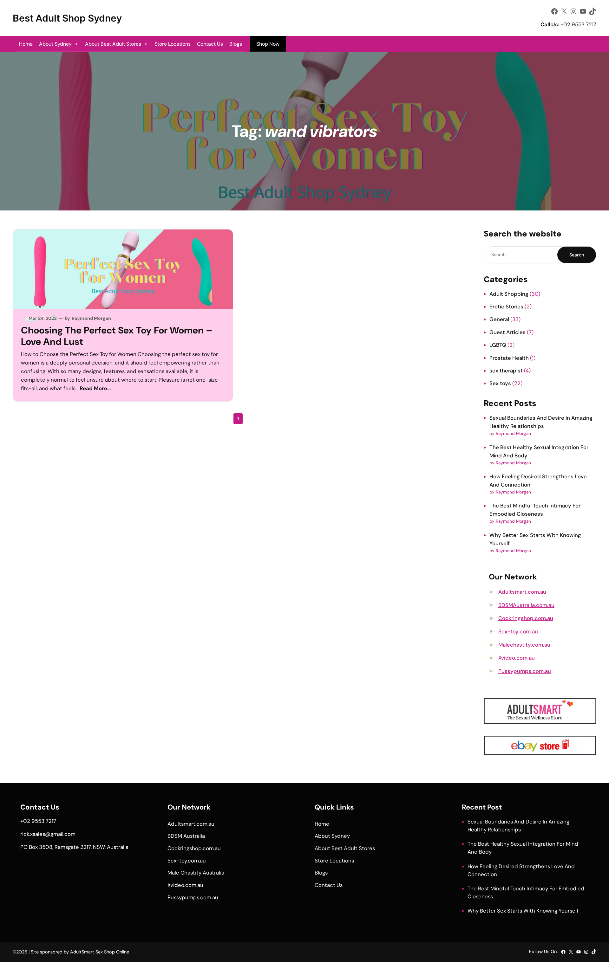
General (499, 319)
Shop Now (267, 44)
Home (26, 44)
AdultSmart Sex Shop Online (99, 952)
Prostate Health (509, 357)
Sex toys (500, 383)
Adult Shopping (508, 293)
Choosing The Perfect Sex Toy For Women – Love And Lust (117, 336)
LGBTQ (497, 344)
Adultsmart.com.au (522, 591)
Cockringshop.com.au (525, 618)
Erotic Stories (506, 306)
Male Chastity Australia (195, 872)
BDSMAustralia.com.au (526, 605)
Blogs (235, 44)
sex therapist (506, 370)
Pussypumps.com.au (524, 671)
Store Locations (172, 44)
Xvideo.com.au (516, 657)
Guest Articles (507, 332)
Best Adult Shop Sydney (67, 18)
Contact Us (210, 44)
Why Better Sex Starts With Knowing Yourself (523, 910)
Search (576, 255)
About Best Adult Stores (113, 44)
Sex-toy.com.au (518, 631)
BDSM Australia (186, 835)
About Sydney (55, 44)
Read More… (95, 388)
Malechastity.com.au (524, 644)
